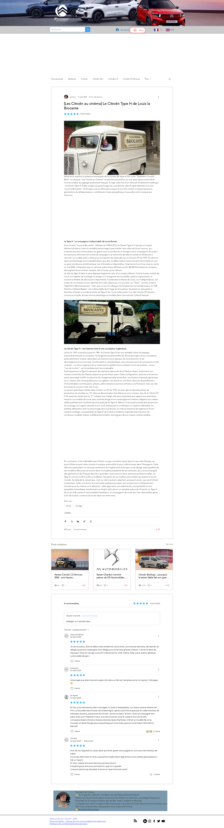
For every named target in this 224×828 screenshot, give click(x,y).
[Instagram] (150, 821)
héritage (79, 506)
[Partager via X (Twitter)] (71, 521)
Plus (146, 79)
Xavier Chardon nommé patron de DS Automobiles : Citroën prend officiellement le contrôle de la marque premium (111, 576)
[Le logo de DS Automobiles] (112, 559)
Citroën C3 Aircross (131, 79)
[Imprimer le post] (90, 521)
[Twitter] (159, 821)
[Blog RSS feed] (135, 821)
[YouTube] (163, 821)
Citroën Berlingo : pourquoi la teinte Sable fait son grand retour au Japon (153, 576)
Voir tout (169, 544)
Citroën (84, 79)
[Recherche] (87, 29)
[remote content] (112, 218)
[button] (169, 79)
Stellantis (72, 79)
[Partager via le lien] (84, 521)
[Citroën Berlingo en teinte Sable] (154, 559)
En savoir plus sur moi (89, 809)
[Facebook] (154, 821)
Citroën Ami (98, 79)
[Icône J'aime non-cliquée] (72, 661)
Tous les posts (57, 79)
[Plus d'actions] (158, 96)
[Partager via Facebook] (65, 521)
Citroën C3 (113, 79)
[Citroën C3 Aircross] (70, 559)
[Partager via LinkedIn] (78, 521)
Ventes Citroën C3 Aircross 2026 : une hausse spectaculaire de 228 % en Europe (68, 576)
